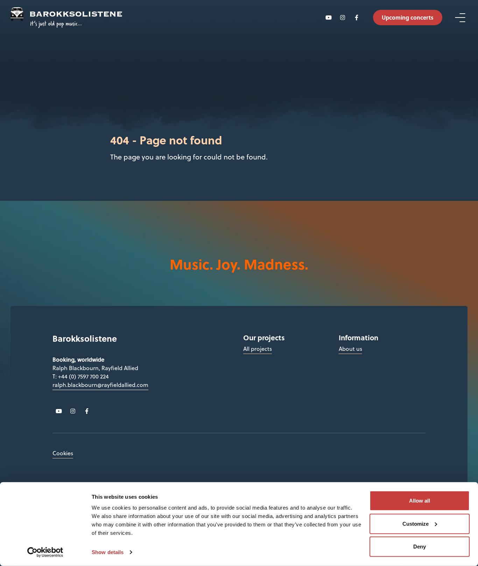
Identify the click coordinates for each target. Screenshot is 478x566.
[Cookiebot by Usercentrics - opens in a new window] (45, 552)
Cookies (62, 453)
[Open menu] (460, 17)
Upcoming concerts (408, 17)
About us (350, 349)
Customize (415, 523)
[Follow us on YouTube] (328, 18)
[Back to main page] (66, 17)
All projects (257, 349)
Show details (108, 552)
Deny (419, 547)
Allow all (419, 501)
